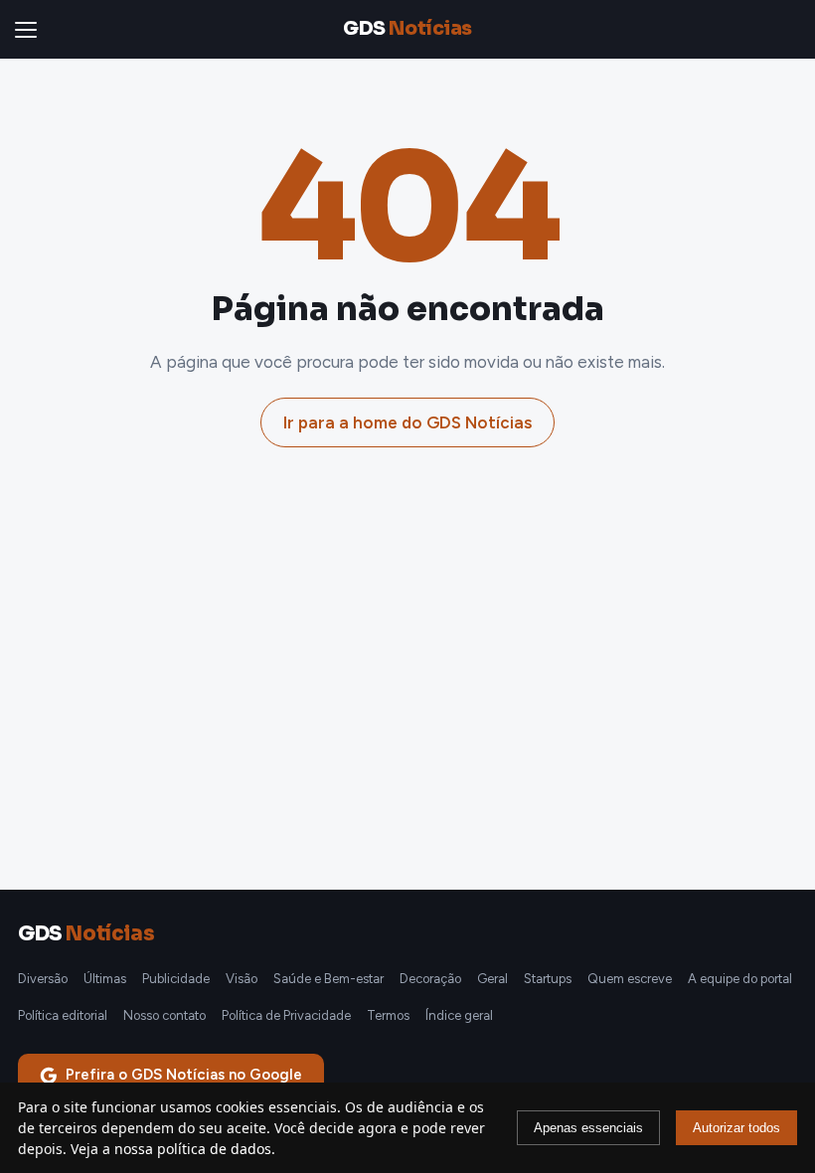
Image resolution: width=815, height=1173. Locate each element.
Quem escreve (629, 978)
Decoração (430, 978)
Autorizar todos (736, 1127)
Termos (388, 1015)
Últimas (104, 978)
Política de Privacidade (286, 1015)
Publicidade (176, 978)
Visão (241, 978)
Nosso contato (164, 1015)
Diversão (43, 978)
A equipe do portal (740, 978)
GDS (407, 29)
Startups (547, 978)
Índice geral (459, 1015)
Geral (492, 978)
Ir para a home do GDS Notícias (407, 422)
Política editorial (62, 1015)
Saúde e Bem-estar (328, 978)
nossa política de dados (192, 1148)
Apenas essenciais (588, 1127)
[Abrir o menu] (30, 30)
